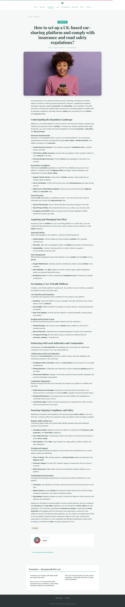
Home (36, 7)
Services (88, 7)
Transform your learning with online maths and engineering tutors (44, 576)
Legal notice (59, 598)
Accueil (30, 16)
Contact (67, 598)
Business (42, 7)
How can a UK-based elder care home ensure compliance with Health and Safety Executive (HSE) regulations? (79, 577)
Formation (50, 7)
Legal (57, 7)
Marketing (75, 7)
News (82, 7)
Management (65, 7)
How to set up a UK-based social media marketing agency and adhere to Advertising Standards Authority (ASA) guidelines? (44, 583)
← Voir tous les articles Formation (42, 552)
